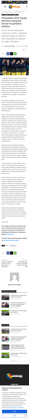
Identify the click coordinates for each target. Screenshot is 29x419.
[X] (11, 53)
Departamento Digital (10, 46)
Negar (14, 415)
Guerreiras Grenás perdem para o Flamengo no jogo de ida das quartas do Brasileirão (19, 304)
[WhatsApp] (15, 53)
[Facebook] (8, 53)
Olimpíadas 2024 (13, 245)
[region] (14, 402)
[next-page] (5, 318)
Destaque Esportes (10, 14)
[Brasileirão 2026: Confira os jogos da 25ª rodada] (5, 312)
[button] (2, 7)
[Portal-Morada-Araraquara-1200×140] (14, 2)
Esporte (6, 11)
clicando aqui (9, 234)
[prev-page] (2, 318)
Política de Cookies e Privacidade (15, 407)
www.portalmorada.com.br (11, 240)
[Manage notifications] (25, 415)
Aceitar (14, 411)
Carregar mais (14, 360)
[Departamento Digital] (3, 46)
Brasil (7, 245)
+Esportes (11, 11)
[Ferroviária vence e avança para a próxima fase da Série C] (5, 297)
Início (3, 11)
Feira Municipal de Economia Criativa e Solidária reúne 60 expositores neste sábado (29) (18, 346)
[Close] (27, 387)
